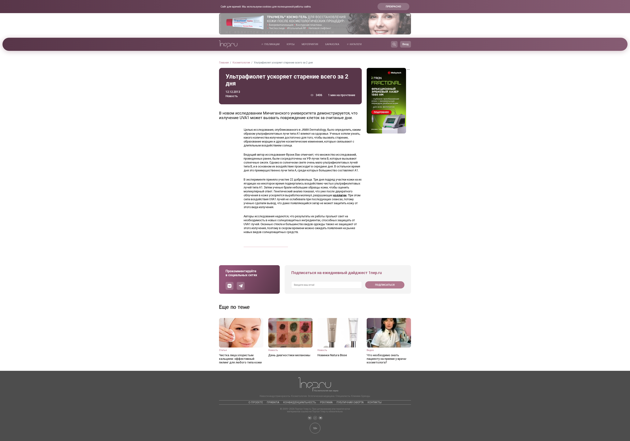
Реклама (326, 402)
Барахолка (332, 44)
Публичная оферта (350, 402)
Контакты (375, 402)
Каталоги (356, 44)
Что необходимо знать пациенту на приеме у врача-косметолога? (387, 358)
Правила (273, 402)
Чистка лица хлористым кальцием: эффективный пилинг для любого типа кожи (240, 358)
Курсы (290, 44)
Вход (405, 44)
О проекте (256, 402)
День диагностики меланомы (289, 355)
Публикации (272, 44)
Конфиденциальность (299, 402)
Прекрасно (393, 6)
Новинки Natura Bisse (332, 355)
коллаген (339, 195)
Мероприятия (310, 44)
